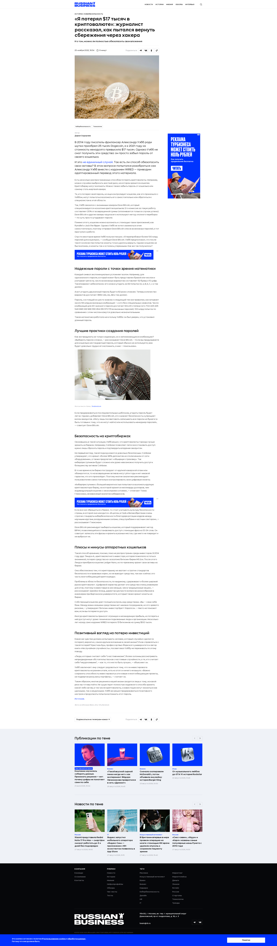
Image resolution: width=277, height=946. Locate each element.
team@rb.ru (145, 923)
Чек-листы (112, 892)
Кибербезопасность (93, 14)
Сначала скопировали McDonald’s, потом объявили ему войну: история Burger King (152, 776)
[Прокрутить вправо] (200, 738)
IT (140, 903)
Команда (78, 873)
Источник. (80, 699)
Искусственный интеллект (152, 877)
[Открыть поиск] (201, 4)
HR (141, 899)
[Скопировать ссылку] (157, 50)
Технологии (97, 126)
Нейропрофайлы (115, 884)
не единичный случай (98, 162)
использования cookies (55, 939)
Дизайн (143, 895)
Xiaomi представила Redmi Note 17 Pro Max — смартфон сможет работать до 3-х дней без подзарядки (90, 841)
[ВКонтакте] (200, 922)
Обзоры (179, 4)
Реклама (144, 873)
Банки (142, 880)
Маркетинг (177, 873)
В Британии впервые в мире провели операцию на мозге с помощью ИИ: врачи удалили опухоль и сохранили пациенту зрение (154, 844)
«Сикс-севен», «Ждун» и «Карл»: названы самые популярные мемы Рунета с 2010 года (187, 841)
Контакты (79, 880)
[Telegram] (194, 922)
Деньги (175, 880)
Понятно (246, 940)
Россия (175, 892)
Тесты (110, 895)
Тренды (176, 903)
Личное (175, 884)
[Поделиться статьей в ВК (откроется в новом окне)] (146, 50)
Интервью (189, 4)
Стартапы (177, 895)
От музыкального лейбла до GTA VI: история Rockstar (187, 773)
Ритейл (175, 888)
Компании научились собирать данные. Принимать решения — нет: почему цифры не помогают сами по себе (90, 776)
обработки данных (77, 939)
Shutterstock (96, 406)
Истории (159, 4)
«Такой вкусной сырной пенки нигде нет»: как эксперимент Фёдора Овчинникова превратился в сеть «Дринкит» (121, 777)
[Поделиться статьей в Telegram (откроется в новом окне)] (140, 50)
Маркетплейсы (179, 877)
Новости (149, 4)
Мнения (169, 4)
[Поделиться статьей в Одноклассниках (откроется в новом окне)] (151, 50)
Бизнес (143, 884)
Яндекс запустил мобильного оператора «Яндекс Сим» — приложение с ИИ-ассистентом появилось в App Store (121, 844)
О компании (80, 877)
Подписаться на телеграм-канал (92, 719)
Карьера (144, 888)
